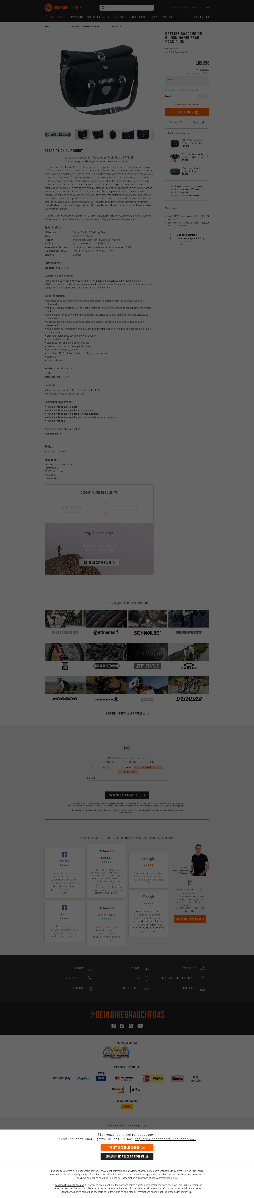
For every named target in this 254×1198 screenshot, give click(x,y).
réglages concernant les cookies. (165, 1139)
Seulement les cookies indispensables (127, 1156)
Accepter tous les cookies (124, 1148)
